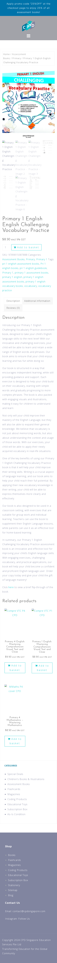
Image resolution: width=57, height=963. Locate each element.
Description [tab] (13, 300)
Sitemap (12, 890)
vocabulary (30, 286)
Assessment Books (13, 259)
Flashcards (13, 789)
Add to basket (28, 247)
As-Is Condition (16, 814)
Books (11, 855)
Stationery (14, 885)
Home (6, 54)
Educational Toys (17, 804)
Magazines (13, 794)
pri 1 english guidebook (33, 268)
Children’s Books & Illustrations (25, 779)
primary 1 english (12, 277)
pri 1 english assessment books (20, 263)
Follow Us (24, 918)
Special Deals (15, 774)
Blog (10, 895)
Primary (16, 58)
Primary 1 (41, 259)
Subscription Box (17, 809)
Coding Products (17, 799)
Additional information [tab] (37, 300)
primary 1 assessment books (31, 272)
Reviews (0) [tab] (13, 307)
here (11, 587)
